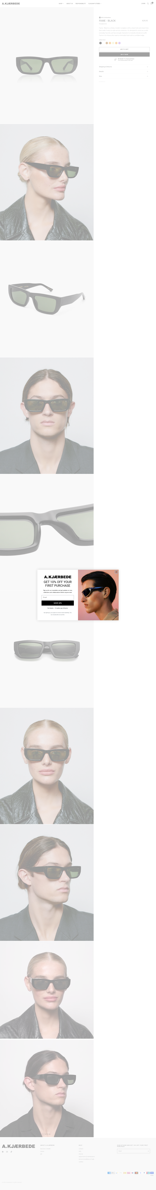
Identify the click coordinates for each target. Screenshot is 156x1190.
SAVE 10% (58, 603)
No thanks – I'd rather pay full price (57, 608)
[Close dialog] (116, 572)
